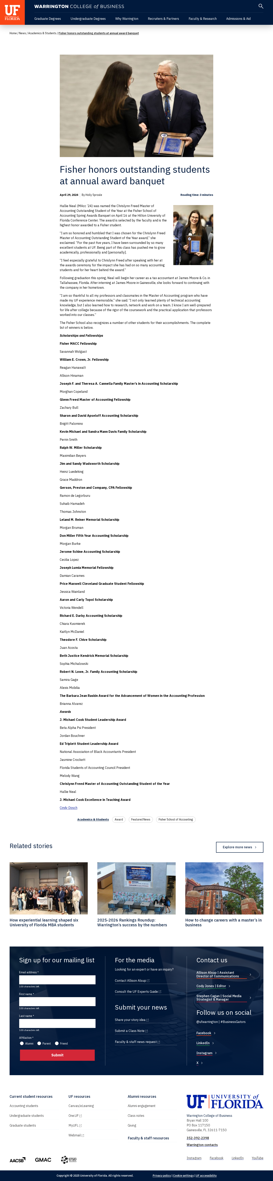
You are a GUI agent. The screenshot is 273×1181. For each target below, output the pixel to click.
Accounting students (24, 1106)
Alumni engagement (141, 1106)
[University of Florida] (12, 12)
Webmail (92, 1135)
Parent (47, 1043)
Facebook (203, 1033)
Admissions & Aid (238, 19)
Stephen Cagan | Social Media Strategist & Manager (218, 998)
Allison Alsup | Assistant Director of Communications (217, 974)
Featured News (140, 819)
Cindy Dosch (68, 808)
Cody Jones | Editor (211, 986)
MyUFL (91, 1125)
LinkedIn (203, 1043)
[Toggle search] (261, 6)
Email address (28, 972)
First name (25, 994)
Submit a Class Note (146, 1031)
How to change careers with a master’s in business (223, 922)
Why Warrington (126, 19)
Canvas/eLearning (81, 1106)
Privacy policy (162, 1175)
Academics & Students (42, 33)
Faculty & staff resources (148, 1138)
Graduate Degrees (47, 19)
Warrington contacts (202, 1145)
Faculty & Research (203, 19)
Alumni (29, 1043)
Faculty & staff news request (146, 1042)
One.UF (91, 1116)
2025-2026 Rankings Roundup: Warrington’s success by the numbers (132, 922)
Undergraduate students (27, 1116)
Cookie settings (183, 1175)
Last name (25, 1016)
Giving (132, 1125)
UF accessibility (206, 1175)
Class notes (136, 1116)
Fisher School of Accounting (176, 819)
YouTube (257, 1158)
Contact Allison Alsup (146, 981)
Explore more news (237, 847)
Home (13, 33)
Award (119, 819)
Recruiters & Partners (163, 19)
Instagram (204, 1053)
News (22, 33)
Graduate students (23, 1125)
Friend (64, 1043)
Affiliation (25, 1038)
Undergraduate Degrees (88, 19)
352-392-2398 (198, 1138)
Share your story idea (146, 1020)
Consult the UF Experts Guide (146, 992)
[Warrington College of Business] (79, 7)
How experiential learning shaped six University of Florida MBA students (44, 922)
